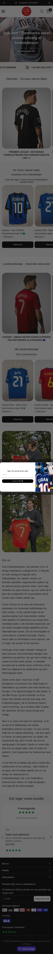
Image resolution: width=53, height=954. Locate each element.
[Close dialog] (51, 464)
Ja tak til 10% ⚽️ (18, 481)
